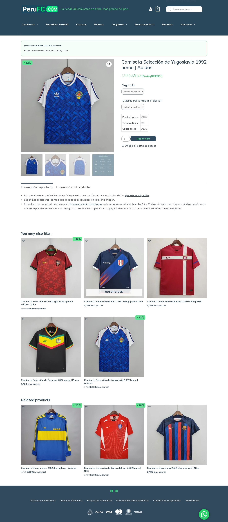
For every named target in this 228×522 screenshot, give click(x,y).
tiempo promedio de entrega (85, 204)
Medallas (167, 25)
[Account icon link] (150, 9)
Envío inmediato (144, 25)
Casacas (81, 25)
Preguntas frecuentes (99, 500)
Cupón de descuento (71, 500)
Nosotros (186, 25)
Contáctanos (192, 500)
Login (20, 33)
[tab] (37, 187)
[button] (138, 146)
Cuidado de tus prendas (167, 500)
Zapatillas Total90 (57, 25)
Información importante (37, 187)
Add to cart (143, 138)
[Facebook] (111, 491)
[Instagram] (116, 491)
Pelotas (99, 25)
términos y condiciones (42, 500)
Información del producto (73, 187)
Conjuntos (118, 25)
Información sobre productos (132, 500)
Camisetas (28, 25)
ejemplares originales (137, 195)
